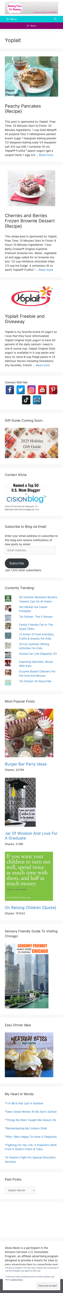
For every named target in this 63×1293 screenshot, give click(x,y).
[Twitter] (20, 389)
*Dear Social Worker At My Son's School (31, 1111)
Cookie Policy (16, 1279)
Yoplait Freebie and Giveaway (25, 319)
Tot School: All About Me (35, 681)
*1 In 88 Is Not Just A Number (24, 1103)
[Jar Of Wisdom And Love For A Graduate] (31, 803)
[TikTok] (26, 399)
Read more (46, 155)
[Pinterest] (53, 389)
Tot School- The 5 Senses (36, 616)
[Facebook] (9, 389)
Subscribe (16, 563)
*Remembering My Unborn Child (26, 1128)
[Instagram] (31, 389)
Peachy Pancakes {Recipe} (23, 108)
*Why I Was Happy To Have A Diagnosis (31, 1136)
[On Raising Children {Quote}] (31, 877)
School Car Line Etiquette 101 (38, 653)
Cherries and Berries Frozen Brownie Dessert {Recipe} (30, 221)
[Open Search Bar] (55, 19)
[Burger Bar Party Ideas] (31, 734)
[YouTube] (42, 389)
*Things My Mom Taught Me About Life (30, 1120)
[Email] (37, 399)
